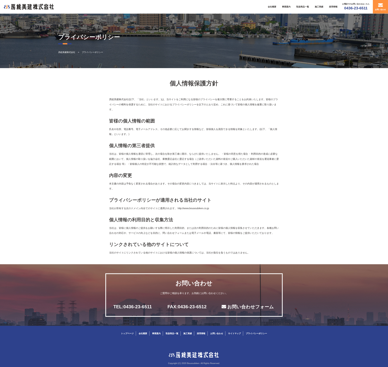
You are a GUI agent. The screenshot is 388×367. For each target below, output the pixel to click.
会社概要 (272, 6)
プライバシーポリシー (256, 333)
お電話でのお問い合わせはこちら (356, 6)
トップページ (127, 333)
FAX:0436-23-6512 (187, 306)
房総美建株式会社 (67, 52)
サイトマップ (234, 333)
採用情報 (333, 6)
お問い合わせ (216, 333)
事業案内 (286, 6)
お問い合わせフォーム (250, 306)
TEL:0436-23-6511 (132, 306)
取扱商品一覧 (302, 6)
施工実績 (319, 6)
